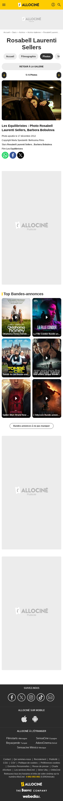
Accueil (7, 32)
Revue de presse (40, 766)
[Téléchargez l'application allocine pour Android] (37, 718)
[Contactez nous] (50, 697)
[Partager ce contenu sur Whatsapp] (5, 155)
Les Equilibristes (14, 149)
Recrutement (40, 759)
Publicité (53, 759)
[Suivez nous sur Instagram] (31, 697)
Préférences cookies (50, 763)
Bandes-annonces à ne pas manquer (31, 426)
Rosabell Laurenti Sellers (32, 44)
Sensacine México (27, 747)
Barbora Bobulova (43, 144)
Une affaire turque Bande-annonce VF (47, 374)
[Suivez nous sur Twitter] (22, 697)
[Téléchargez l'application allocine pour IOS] (26, 718)
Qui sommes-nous (22, 759)
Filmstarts (12, 738)
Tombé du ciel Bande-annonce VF (17, 374)
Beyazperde (13, 742)
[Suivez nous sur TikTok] (41, 697)
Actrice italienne (34, 32)
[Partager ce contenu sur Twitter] (20, 155)
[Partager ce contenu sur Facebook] (12, 155)
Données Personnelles (18, 766)
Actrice (22, 32)
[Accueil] (28, 4)
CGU (5, 763)
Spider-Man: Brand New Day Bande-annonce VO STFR (17, 415)
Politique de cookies (28, 763)
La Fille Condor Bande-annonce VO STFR (47, 334)
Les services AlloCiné (24, 770)
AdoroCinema (43, 742)
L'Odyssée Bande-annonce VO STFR (47, 415)
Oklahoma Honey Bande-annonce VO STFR (17, 334)
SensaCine (42, 738)
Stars (14, 32)
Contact (7, 759)
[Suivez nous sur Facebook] (12, 697)
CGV (13, 763)
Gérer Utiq (43, 770)
